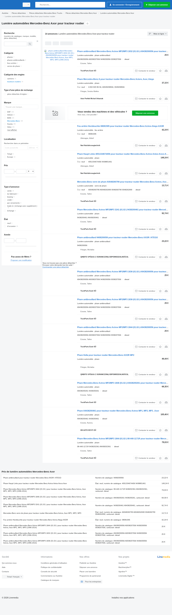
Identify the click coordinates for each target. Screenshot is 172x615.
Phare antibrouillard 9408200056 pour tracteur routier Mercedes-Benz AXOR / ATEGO (117, 237)
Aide (3, 567)
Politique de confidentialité (51, 567)
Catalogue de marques (50, 580)
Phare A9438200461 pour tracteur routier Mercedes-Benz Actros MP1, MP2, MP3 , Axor (118, 411)
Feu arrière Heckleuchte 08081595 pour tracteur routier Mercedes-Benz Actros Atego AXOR (120, 126)
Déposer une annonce (145, 113)
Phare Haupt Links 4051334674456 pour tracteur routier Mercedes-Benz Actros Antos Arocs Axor (123, 154)
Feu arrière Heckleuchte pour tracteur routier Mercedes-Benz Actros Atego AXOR (35, 520)
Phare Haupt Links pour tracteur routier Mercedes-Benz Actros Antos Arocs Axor (35, 483)
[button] (160, 70)
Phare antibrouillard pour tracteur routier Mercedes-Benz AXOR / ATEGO (32, 478)
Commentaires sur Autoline (51, 576)
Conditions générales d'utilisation (54, 563)
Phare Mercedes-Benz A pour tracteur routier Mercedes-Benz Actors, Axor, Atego (115, 79)
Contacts (5, 572)
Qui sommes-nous (9, 563)
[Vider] (37, 41)
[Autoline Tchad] (11, 5)
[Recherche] (37, 4)
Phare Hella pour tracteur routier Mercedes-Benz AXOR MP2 (105, 355)
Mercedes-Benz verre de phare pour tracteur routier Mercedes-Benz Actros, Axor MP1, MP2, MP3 (42, 513)
